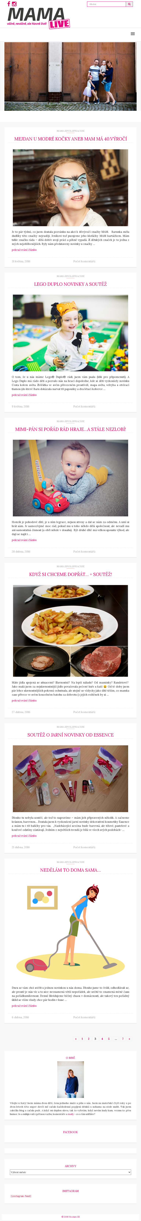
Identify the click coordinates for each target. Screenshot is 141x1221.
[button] (129, 4)
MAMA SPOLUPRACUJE (70, 130)
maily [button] (71, 1114)
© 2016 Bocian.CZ (71, 1216)
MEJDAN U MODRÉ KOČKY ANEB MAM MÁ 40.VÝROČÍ (70, 139)
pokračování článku (24, 250)
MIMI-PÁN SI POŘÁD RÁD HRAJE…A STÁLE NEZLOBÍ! (70, 429)
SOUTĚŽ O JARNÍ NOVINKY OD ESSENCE (71, 735)
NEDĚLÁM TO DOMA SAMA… (70, 870)
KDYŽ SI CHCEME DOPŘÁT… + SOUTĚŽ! (70, 574)
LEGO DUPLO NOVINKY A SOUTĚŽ (70, 284)
